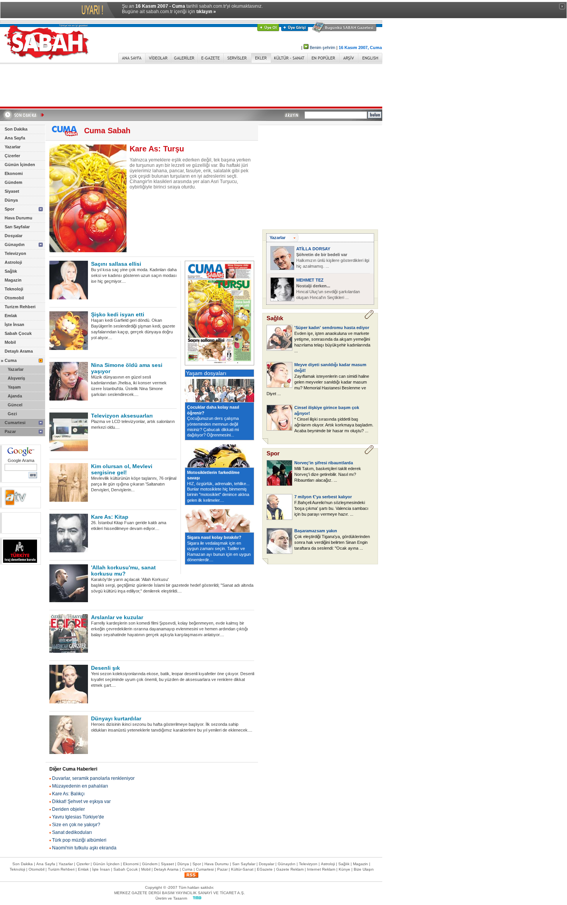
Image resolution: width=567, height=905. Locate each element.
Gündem (13, 182)
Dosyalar (13, 235)
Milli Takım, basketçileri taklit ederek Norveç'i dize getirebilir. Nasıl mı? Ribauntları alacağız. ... (327, 474)
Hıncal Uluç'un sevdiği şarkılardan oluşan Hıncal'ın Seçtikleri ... (328, 292)
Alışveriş (16, 378)
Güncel (15, 404)
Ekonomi (14, 173)
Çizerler (12, 155)
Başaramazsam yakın (315, 530)
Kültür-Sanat (242, 869)
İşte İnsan (14, 324)
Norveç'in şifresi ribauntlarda (323, 462)
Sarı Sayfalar (17, 226)
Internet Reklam (321, 869)
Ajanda (15, 396)
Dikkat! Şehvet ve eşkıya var (81, 801)
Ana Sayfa (15, 138)
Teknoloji (14, 289)
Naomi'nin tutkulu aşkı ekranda (84, 848)
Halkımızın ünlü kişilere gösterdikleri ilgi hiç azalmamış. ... (332, 260)
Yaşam (14, 387)
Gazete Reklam (290, 869)
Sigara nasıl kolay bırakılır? (214, 537)
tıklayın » (206, 11)
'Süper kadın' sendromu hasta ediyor (331, 327)
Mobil (10, 342)
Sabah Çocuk (18, 333)
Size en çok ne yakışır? (76, 824)
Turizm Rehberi (20, 306)
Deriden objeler (68, 809)
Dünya (11, 200)
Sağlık (11, 271)
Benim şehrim (322, 47)
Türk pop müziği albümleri (79, 840)
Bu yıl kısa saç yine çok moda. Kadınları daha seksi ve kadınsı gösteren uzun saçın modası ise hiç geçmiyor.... (134, 275)
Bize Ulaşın (364, 869)
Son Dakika (16, 129)
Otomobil (14, 297)
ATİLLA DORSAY (313, 248)
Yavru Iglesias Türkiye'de (78, 817)
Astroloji (13, 262)
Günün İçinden (20, 164)
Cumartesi (15, 422)
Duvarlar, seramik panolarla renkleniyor (93, 778)
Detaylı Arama (19, 351)
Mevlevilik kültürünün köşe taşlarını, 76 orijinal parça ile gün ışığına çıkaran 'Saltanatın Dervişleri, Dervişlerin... (133, 484)
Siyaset (12, 191)
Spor (9, 209)
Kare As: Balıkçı (68, 793)
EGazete (265, 869)
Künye (344, 869)
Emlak (11, 315)
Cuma (11, 360)
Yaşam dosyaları (206, 373)
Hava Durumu (18, 218)
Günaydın (15, 244)
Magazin (13, 280)
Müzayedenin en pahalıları (80, 786)
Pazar (10, 431)
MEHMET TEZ (310, 280)
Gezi (12, 413)
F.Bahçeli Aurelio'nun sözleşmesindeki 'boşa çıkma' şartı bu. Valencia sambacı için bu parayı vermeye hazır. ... (331, 508)
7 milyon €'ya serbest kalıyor (323, 496)
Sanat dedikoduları (72, 832)
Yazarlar (12, 146)
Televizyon (15, 253)
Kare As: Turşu (157, 148)
